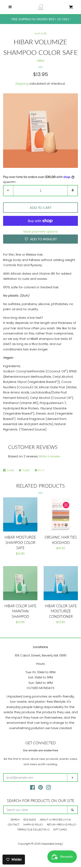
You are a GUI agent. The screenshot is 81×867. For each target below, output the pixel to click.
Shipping (21, 83)
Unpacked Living (51, 843)
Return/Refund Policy (62, 824)
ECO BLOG (29, 819)
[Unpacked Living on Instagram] (48, 788)
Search (15, 819)
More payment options (40, 232)
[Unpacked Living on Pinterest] (40, 788)
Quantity (9, 182)
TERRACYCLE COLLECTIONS (33, 829)
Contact (13, 824)
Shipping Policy (33, 824)
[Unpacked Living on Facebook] (32, 788)
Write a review (49, 456)
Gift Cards (60, 829)
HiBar (40, 60)
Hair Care (40, 33)
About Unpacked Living (55, 819)
